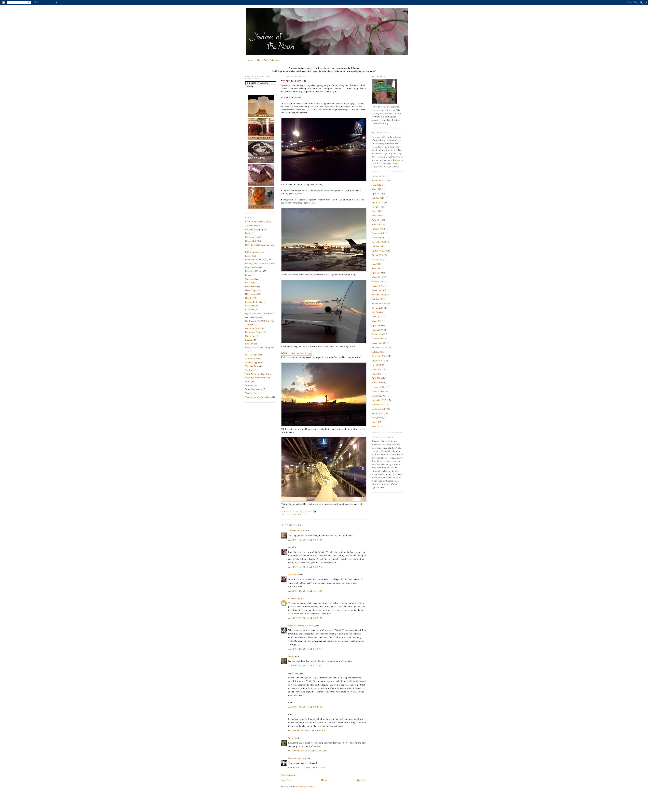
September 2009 (379, 303)
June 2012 (376, 184)
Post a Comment (288, 774)
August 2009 (378, 307)
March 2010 (377, 277)
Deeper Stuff (250, 240)
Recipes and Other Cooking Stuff (260, 347)
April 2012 (377, 193)
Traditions (249, 369)
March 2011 (377, 224)
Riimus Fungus (295, 598)
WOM (248, 381)
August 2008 (378, 360)
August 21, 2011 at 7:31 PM (305, 590)
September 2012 (379, 180)
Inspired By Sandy (253, 301)
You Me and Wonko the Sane (258, 396)
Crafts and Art (251, 236)
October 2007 (378, 404)
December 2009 (379, 290)
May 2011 (376, 215)
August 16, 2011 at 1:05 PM (305, 539)
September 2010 (379, 250)
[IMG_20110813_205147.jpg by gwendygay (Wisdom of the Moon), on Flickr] (324, 181)
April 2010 (377, 272)
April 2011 (377, 219)
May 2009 (376, 320)
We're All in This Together (257, 373)
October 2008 (378, 351)
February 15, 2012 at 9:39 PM (307, 767)
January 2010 (378, 285)
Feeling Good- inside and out (258, 263)
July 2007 (376, 417)
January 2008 (378, 391)
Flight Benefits (252, 267)
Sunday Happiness (253, 362)
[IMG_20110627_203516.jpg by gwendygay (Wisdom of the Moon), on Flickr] (324, 343)
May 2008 (376, 373)
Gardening (250, 278)
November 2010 (379, 241)
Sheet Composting (253, 354)
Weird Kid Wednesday (255, 377)
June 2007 (376, 422)
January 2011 (378, 233)
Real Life (249, 343)
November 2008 (379, 347)
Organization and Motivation (258, 313)
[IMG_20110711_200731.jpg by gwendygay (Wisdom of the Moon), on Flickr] (324, 271)
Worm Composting (253, 389)
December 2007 (379, 395)
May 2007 (376, 426)
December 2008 (379, 342)
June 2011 (376, 211)
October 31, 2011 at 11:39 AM (307, 750)
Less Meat (249, 309)
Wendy (291, 656)
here (398, 159)
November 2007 (379, 400)
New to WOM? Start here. (268, 59)
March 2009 (377, 329)
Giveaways (250, 282)
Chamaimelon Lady (297, 758)
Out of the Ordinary (254, 328)
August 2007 (378, 413)
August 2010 (378, 255)
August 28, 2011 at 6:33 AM (305, 648)
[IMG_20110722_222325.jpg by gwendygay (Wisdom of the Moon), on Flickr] (324, 500)
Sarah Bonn (293, 574)
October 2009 (378, 299)
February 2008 (378, 386)
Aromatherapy (251, 225)
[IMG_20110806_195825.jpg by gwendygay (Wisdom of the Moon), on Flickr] (324, 425)
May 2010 (376, 268)
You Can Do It (251, 392)
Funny (248, 274)
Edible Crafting (252, 251)
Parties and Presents (254, 331)
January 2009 (378, 338)
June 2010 (376, 263)
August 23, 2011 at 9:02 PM (305, 617)
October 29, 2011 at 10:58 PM (307, 730)
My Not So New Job (293, 81)
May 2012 (376, 189)
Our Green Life (252, 317)
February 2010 (378, 281)
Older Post (362, 780)
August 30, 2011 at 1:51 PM (305, 665)
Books (248, 233)
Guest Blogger (251, 290)
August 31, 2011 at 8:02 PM (305, 706)
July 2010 (376, 259)
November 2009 (379, 294)
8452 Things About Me (256, 221)
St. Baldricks (251, 358)
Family (248, 255)
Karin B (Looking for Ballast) (301, 625)
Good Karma (251, 286)
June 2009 (376, 316)
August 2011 (378, 202)
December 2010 (379, 237)
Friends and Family (254, 271)
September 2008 (379, 356)
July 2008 (376, 364)
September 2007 (379, 408)
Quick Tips (250, 335)
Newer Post (286, 780)
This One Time (252, 366)
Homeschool (251, 294)
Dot (290, 547)
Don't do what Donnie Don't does (260, 244)
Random (249, 339)
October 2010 (378, 246)
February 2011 (378, 228)
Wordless (249, 385)
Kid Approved (251, 305)
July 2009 (376, 312)
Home (249, 59)
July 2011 (376, 206)
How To (248, 297)
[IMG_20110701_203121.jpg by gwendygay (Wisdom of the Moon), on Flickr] (296, 353)
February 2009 (378, 334)
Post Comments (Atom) (303, 786)
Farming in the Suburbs (255, 259)
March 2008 (377, 382)
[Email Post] (314, 511)
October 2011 (378, 197)
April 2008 (377, 378)
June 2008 (376, 369)
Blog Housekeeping (254, 229)
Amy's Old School (296, 530)
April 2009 (377, 325)
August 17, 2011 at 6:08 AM (305, 566)
